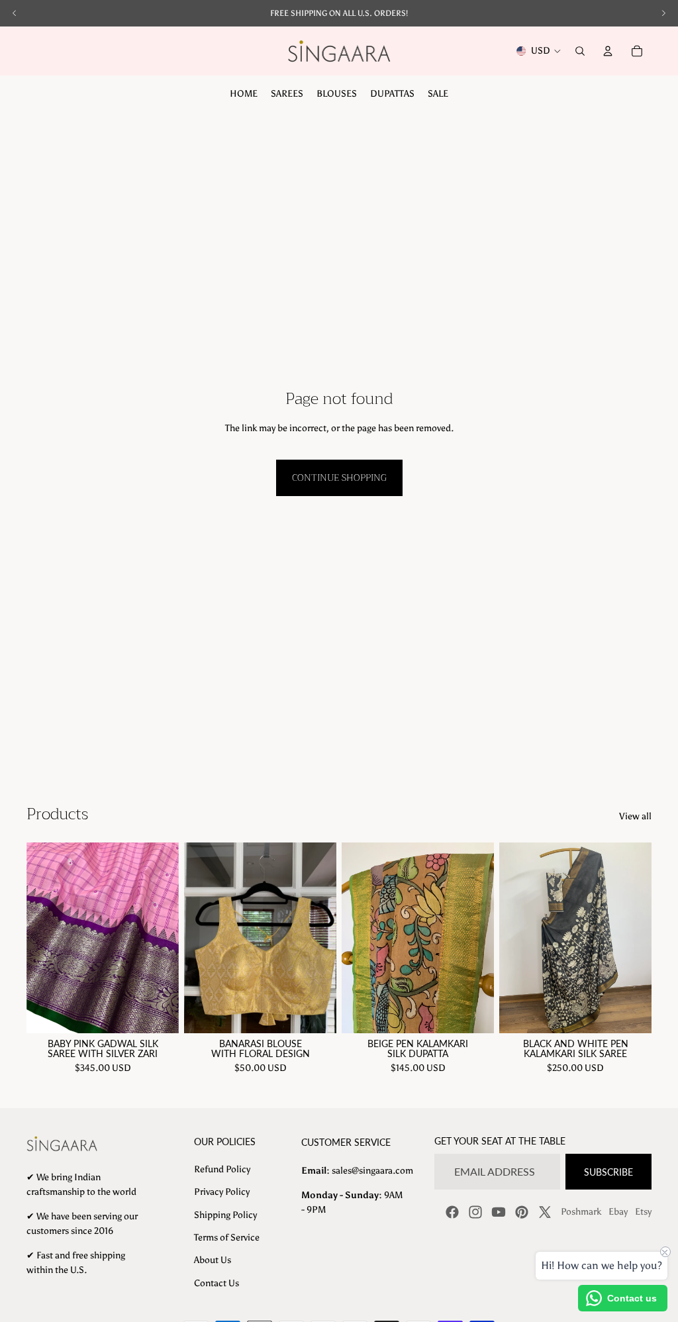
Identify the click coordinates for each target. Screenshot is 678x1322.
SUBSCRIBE (608, 1172)
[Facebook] (452, 1212)
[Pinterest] (522, 1212)
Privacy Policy (222, 1191)
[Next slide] (168, 937)
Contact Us (216, 1283)
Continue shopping (339, 477)
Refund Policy (222, 1169)
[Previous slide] (36, 937)
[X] (545, 1212)
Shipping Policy (225, 1215)
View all (635, 816)
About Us (212, 1260)
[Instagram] (475, 1212)
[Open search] (580, 51)
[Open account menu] (607, 51)
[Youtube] (499, 1212)
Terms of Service (227, 1237)
